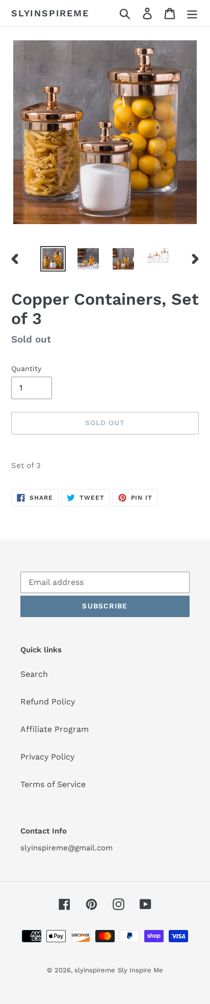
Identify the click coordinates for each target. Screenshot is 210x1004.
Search (34, 674)
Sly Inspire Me (140, 970)
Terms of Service (53, 784)
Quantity (26, 368)
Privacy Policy (47, 757)
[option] (53, 258)
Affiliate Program (54, 729)
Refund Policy (47, 701)
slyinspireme (50, 13)
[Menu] (192, 13)
